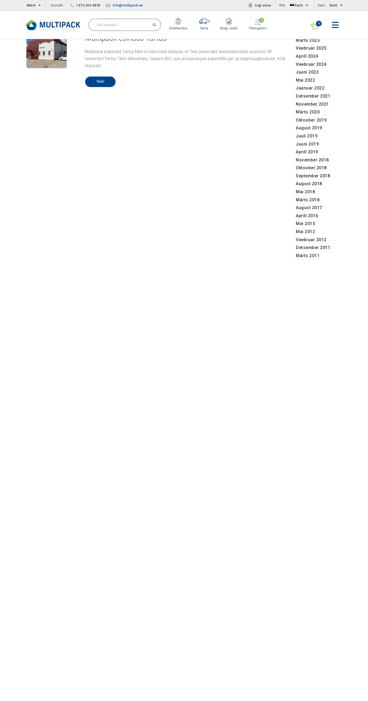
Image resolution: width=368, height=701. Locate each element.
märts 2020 (308, 112)
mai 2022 (305, 80)
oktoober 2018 (311, 167)
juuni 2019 (307, 144)
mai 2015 (305, 223)
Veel (100, 81)
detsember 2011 (313, 247)
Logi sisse (263, 5)
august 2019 (309, 127)
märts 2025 (308, 40)
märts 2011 (308, 255)
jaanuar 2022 (310, 88)
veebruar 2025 (311, 48)
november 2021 (312, 104)
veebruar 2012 (311, 239)
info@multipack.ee (128, 5)
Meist (31, 5)
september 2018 (313, 175)
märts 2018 (308, 199)
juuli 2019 (306, 136)
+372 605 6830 (88, 5)
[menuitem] (32, 5)
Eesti (298, 5)
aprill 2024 (307, 56)
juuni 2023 (307, 72)
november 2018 (312, 160)
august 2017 (309, 207)
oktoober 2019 (311, 120)
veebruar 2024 (311, 64)
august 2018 (309, 183)
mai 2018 (305, 191)
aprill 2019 (307, 151)
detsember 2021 (313, 96)
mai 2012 (305, 231)
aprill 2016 (307, 215)
